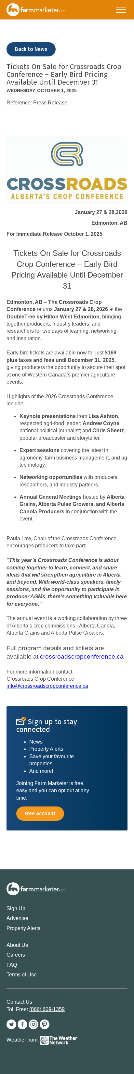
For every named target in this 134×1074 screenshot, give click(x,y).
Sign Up (16, 908)
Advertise (17, 918)
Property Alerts (23, 928)
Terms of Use (22, 974)
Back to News (31, 49)
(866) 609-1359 (47, 1009)
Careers (16, 955)
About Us (17, 945)
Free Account (40, 813)
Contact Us (19, 1002)
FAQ (12, 965)
